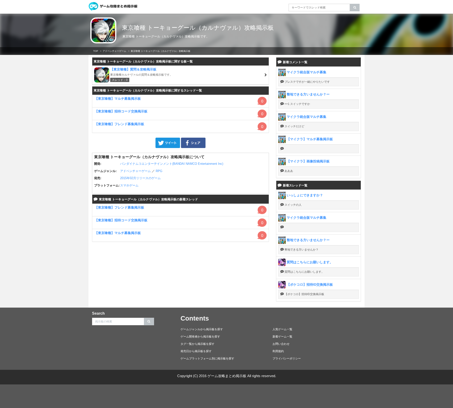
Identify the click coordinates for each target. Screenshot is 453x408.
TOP (95, 51)
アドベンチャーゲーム (114, 51)
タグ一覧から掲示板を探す (197, 344)
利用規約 (278, 351)
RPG (159, 171)
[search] (355, 7)
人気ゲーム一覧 (282, 329)
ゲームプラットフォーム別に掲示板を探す (207, 358)
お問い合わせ (281, 344)
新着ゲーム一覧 (282, 336)
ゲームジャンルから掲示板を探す (201, 329)
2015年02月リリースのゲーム (140, 178)
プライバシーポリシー (287, 358)
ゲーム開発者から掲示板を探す (200, 336)
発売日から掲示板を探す (196, 351)
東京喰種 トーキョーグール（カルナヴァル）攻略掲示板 (198, 27)
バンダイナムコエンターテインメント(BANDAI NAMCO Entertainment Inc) (171, 163)
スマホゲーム (129, 185)
